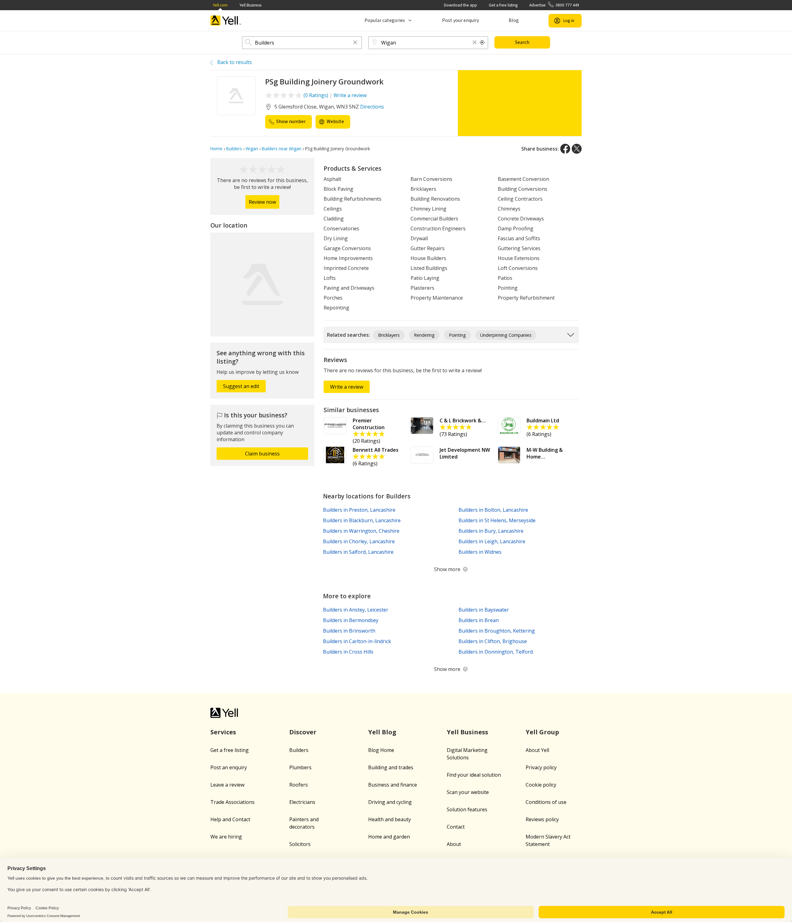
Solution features (467, 809)
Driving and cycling (390, 802)
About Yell (537, 750)
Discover (302, 732)
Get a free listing (503, 5)
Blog (514, 20)
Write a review (350, 95)
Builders (298, 750)
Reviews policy (542, 819)
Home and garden (389, 836)
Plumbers (300, 767)
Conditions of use (546, 802)
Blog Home (381, 750)
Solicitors (300, 844)
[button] (355, 43)
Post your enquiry (460, 20)
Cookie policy (541, 784)
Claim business (262, 453)
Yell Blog (382, 732)
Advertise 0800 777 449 (554, 5)
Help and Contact (230, 819)
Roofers (298, 784)
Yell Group (542, 732)
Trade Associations (232, 802)
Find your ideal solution (474, 774)
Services (223, 732)
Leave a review (227, 784)
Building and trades (390, 767)
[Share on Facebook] (565, 149)
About (454, 844)
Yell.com (220, 5)
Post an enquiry (228, 767)
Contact (456, 826)
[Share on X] (577, 149)
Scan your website (468, 792)
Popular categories (384, 20)
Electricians (302, 802)
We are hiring (226, 836)
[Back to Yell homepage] (225, 20)
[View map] (262, 284)
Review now (262, 201)
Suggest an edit (241, 386)
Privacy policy (541, 767)
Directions (372, 106)
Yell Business (250, 5)
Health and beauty (389, 819)
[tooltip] (482, 42)
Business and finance (392, 784)
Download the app (460, 5)
